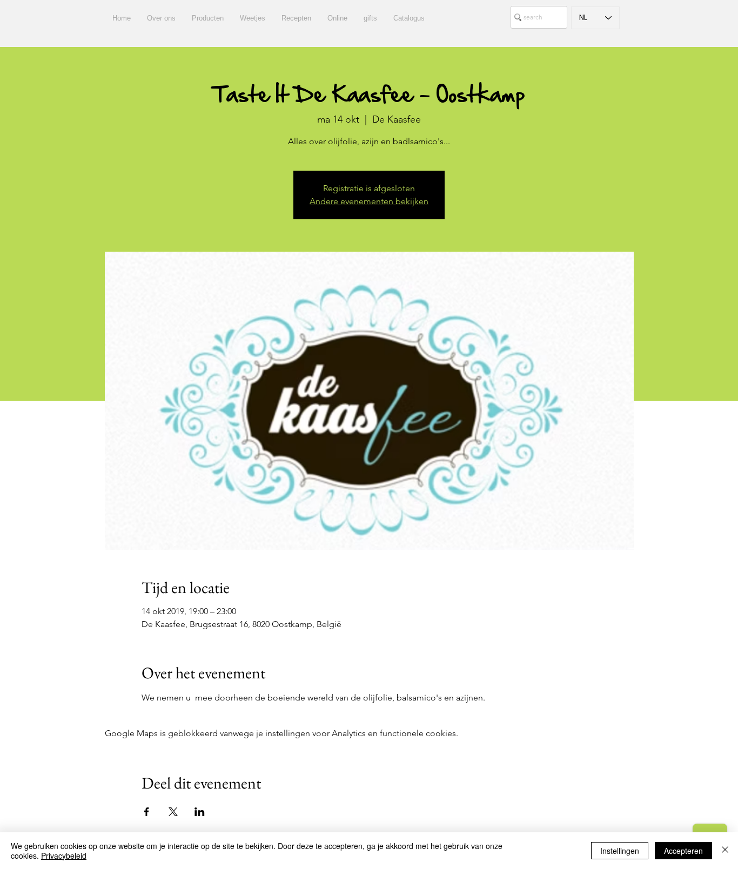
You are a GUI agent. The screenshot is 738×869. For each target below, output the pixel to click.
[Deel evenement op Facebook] (147, 811)
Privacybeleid (63, 855)
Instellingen (619, 850)
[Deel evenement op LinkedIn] (199, 811)
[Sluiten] (725, 850)
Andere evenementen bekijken (369, 201)
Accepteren (683, 850)
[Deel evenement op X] (173, 811)
